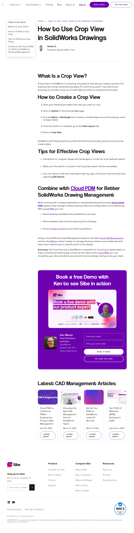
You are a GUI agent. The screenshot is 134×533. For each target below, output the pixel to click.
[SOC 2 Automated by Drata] (120, 508)
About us (70, 4)
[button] (16, 5)
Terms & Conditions (34, 509)
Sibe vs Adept (82, 490)
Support (52, 485)
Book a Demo (54, 475)
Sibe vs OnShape (83, 480)
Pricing (49, 4)
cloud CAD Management (111, 238)
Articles (106, 475)
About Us (107, 469)
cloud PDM (48, 208)
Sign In (82, 4)
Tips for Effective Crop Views (19, 40)
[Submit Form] (32, 487)
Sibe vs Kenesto (83, 475)
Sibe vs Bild (81, 469)
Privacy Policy (14, 509)
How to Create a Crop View (18, 33)
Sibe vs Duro (81, 485)
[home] (2, 4)
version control (58, 228)
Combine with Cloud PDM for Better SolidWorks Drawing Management (20, 49)
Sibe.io (53, 241)
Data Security (109, 480)
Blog (59, 4)
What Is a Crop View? (18, 26)
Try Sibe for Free (56, 469)
